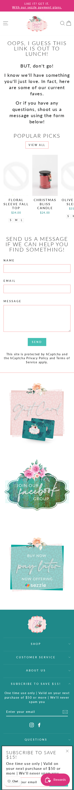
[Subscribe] (65, 711)
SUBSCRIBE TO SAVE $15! (36, 683)
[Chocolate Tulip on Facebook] (39, 724)
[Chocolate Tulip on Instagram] (31, 724)
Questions (36, 739)
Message (12, 301)
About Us (36, 670)
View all (37, 145)
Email (9, 280)
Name (9, 260)
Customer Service (36, 657)
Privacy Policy (37, 358)
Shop (36, 644)
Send (37, 342)
